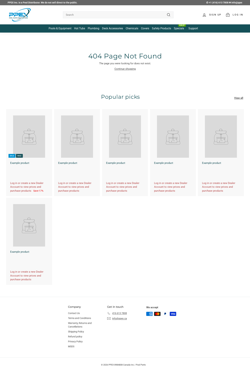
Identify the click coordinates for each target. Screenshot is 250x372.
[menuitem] (60, 28)
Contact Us (74, 313)
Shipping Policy (76, 331)
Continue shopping (125, 68)
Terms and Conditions (79, 318)
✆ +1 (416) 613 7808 (217, 2)
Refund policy (75, 336)
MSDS (71, 346)
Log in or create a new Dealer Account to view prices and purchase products (26, 187)
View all (238, 98)
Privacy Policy (75, 341)
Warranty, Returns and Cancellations (80, 325)
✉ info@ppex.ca (237, 2)
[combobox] (118, 14)
